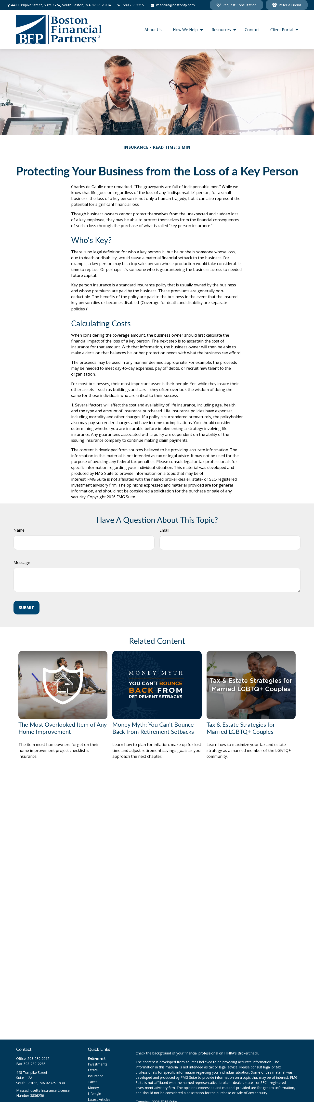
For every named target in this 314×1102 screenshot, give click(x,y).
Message (21, 562)
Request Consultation (239, 5)
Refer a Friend (290, 5)
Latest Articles (99, 1099)
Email (164, 530)
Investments (97, 1064)
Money (93, 1087)
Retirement (96, 1058)
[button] (153, 29)
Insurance (95, 1076)
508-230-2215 (38, 1058)
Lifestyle (94, 1093)
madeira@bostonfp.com (175, 5)
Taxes (92, 1081)
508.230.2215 (133, 5)
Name (19, 530)
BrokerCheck (248, 1053)
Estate (93, 1070)
